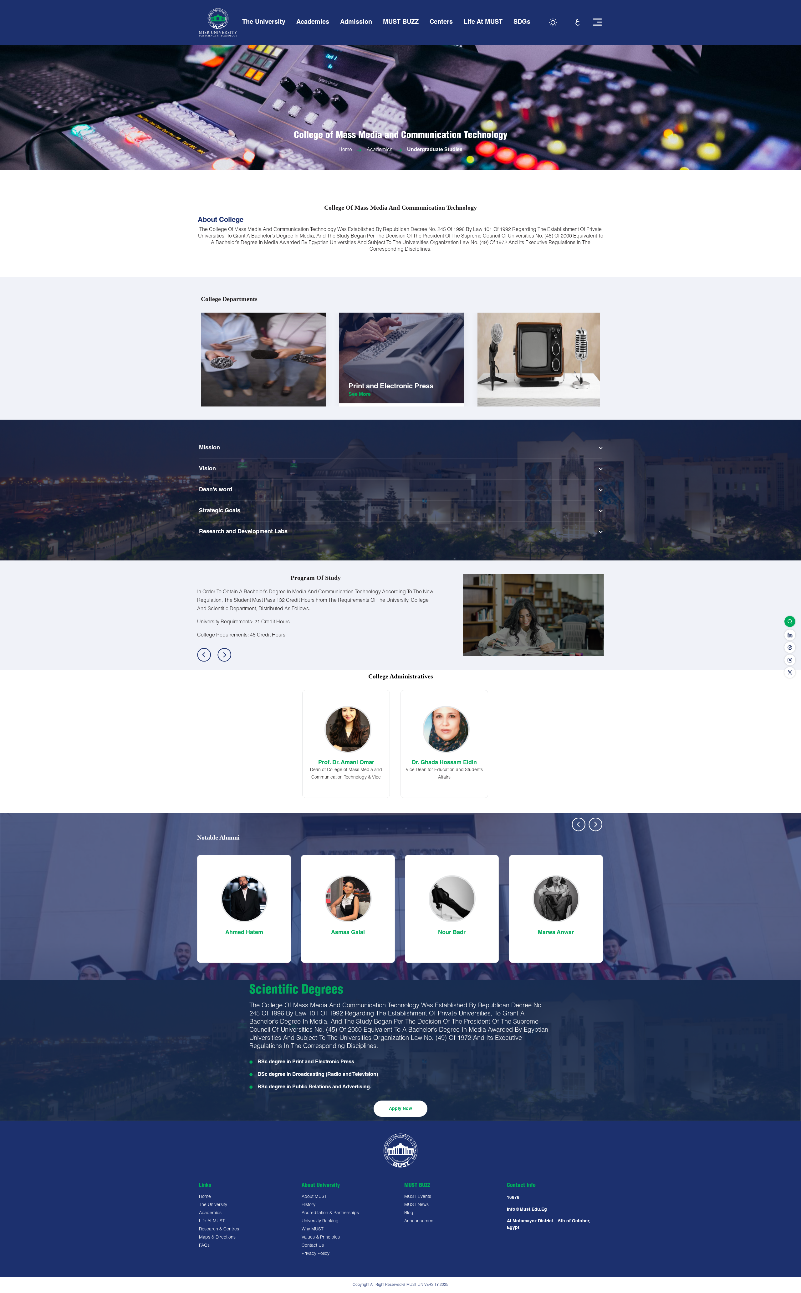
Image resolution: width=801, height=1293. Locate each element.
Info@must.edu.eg (527, 1210)
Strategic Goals (219, 511)
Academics (379, 150)
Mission (209, 448)
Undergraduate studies (434, 150)
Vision (207, 469)
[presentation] (578, 824)
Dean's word (215, 490)
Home (345, 150)
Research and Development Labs (243, 532)
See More (221, 404)
